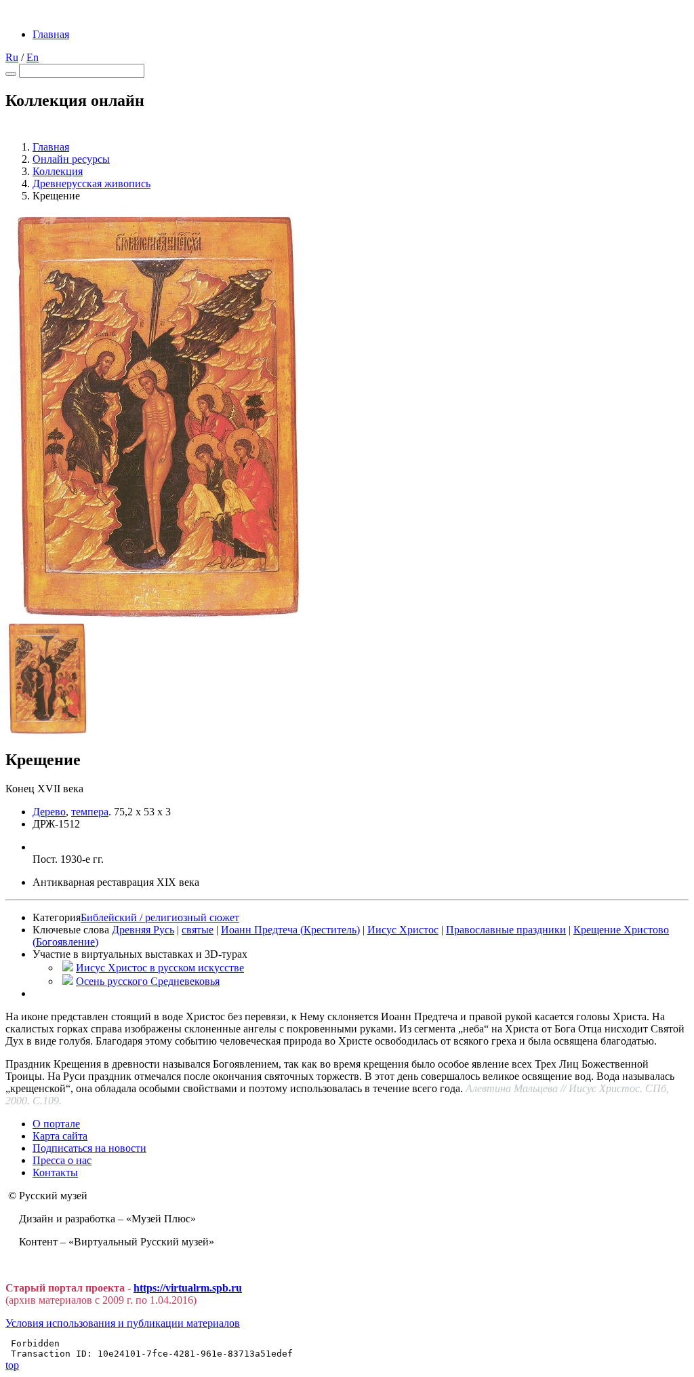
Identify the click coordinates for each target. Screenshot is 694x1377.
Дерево (49, 811)
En (32, 57)
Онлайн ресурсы (71, 159)
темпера (89, 811)
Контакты (55, 1172)
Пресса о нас (62, 1160)
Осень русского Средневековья (148, 981)
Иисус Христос (402, 929)
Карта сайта (60, 1136)
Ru (11, 57)
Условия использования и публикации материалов (122, 1323)
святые (197, 929)
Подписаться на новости (89, 1148)
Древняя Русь (143, 929)
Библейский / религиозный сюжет (160, 917)
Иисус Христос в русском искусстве (160, 967)
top (12, 1365)
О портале (56, 1123)
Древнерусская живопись (91, 183)
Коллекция (58, 171)
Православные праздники (506, 929)
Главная (51, 34)
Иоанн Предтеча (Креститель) (290, 929)
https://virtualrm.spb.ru (188, 1288)
